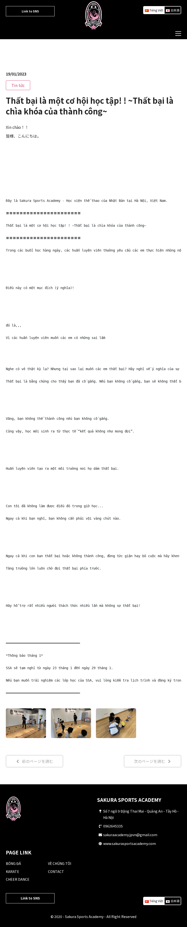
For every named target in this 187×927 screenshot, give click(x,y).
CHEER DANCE (17, 879)
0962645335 (113, 826)
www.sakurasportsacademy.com (129, 843)
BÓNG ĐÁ (13, 863)
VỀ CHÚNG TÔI (59, 863)
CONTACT (56, 871)
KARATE (12, 871)
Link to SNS (30, 11)
